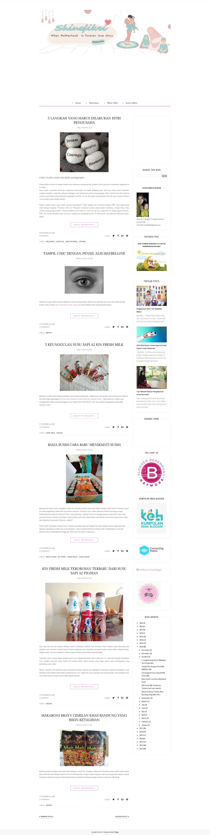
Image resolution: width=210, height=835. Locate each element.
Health (59, 433)
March (144, 718)
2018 (141, 646)
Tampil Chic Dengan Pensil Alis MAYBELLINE (84, 253)
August (144, 701)
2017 (141, 728)
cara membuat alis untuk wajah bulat (68, 305)
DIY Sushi (62, 557)
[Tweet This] (113, 236)
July (143, 705)
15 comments (44, 799)
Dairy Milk (50, 433)
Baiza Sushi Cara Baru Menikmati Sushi (84, 445)
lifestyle (60, 241)
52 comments (44, 551)
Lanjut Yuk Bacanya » (84, 224)
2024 (141, 626)
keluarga (50, 241)
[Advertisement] (105, 72)
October (145, 657)
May (143, 711)
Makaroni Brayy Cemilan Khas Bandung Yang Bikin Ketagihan (84, 717)
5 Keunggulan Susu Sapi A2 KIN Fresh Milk (84, 344)
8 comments (44, 236)
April (143, 715)
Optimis (82, 241)
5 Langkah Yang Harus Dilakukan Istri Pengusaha (84, 120)
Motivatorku (72, 241)
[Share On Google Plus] (122, 236)
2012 (141, 745)
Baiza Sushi (51, 557)
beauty (49, 333)
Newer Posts (47, 816)
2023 (141, 630)
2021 (141, 636)
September (146, 698)
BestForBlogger (115, 832)
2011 (141, 748)
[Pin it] (127, 236)
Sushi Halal (72, 557)
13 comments (44, 327)
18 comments (44, 427)
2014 (141, 738)
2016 (141, 732)
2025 (141, 623)
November (145, 653)
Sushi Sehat (84, 557)
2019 (141, 643)
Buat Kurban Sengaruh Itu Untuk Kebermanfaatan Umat (152, 245)
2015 (141, 735)
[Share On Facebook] (118, 236)
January (145, 725)
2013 (141, 742)
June (143, 708)
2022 (141, 633)
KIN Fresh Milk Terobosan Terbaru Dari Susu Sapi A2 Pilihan (80, 399)
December (145, 650)
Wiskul (49, 805)
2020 (141, 640)
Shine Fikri (100, 832)
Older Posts (121, 816)
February (145, 721)
